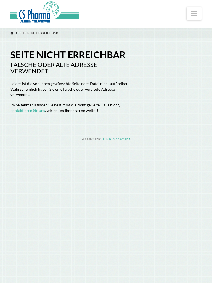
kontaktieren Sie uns (27, 110)
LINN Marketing (117, 138)
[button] (194, 13)
